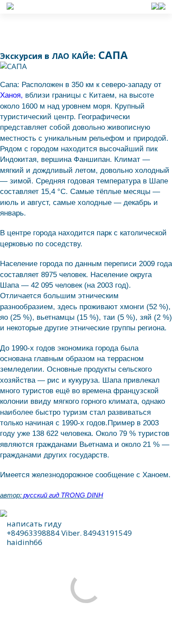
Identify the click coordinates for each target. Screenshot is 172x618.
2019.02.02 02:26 (60, 576)
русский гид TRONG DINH (63, 467)
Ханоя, (11, 67)
